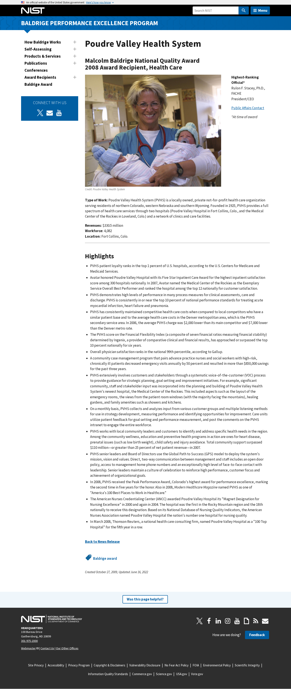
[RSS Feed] (256, 621)
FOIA (196, 665)
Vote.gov (197, 674)
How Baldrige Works (42, 42)
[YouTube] (237, 621)
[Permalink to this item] (185, 67)
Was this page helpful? (145, 599)
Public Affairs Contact (247, 108)
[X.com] (199, 621)
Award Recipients (40, 77)
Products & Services (42, 56)
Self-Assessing (38, 49)
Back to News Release (102, 541)
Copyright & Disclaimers (109, 665)
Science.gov (164, 674)
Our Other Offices (67, 648)
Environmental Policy (217, 665)
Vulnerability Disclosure (144, 665)
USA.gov (181, 674)
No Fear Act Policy (176, 665)
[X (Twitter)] (40, 113)
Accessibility (56, 665)
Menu (262, 10)
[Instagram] (227, 621)
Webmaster (28, 648)
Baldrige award (105, 558)
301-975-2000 (29, 641)
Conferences (36, 70)
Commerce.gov (142, 674)
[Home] (33, 10)
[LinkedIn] (218, 621)
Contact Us (47, 648)
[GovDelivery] (49, 113)
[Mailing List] (265, 621)
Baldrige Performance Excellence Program (89, 23)
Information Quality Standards (108, 674)
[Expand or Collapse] (74, 42)
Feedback (257, 634)
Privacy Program (79, 665)
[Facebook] (209, 621)
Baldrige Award (38, 84)
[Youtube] (59, 113)
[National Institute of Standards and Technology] (51, 619)
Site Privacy (36, 665)
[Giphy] (246, 621)
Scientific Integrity (247, 665)
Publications (35, 63)
